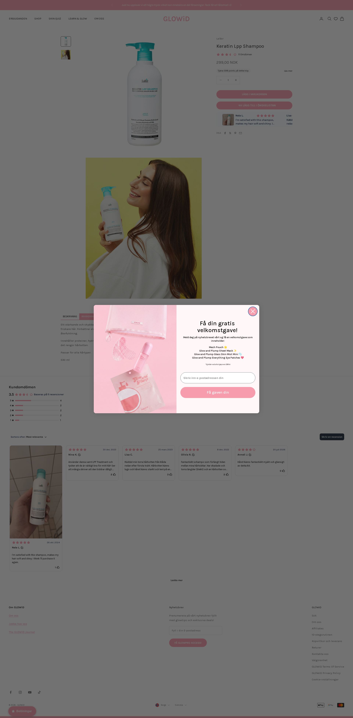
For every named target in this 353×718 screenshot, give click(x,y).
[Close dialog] (252, 311)
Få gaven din (218, 392)
